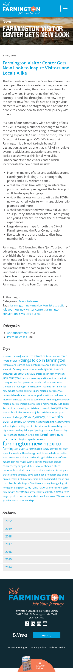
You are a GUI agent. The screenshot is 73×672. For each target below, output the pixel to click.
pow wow (28, 382)
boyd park (33, 474)
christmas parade (52, 461)
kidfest (12, 412)
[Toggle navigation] (65, 8)
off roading (45, 386)
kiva (5, 412)
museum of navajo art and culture (20, 399)
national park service (55, 395)
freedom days (61, 430)
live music (8, 408)
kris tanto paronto (40, 408)
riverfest (17, 382)
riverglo (7, 382)
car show (22, 474)
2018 (8, 536)
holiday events (25, 426)
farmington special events (29, 439)
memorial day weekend (29, 403)
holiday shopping (45, 421)
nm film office (59, 386)
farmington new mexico (26, 305)
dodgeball (42, 457)
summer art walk (34, 369)
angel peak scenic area (16, 496)
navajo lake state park (27, 390)
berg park (19, 487)
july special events (44, 412)
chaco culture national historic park (49, 470)
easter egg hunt (32, 453)
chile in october (35, 466)
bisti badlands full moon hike (54, 479)
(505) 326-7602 (36, 617)
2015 (8, 559)
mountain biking (48, 399)
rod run (53, 378)
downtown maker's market (22, 457)
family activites (50, 448)
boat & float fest (47, 474)
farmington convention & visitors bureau (31, 312)
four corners (10, 434)
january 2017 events (24, 421)
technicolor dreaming (14, 364)
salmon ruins (29, 378)
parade (37, 382)
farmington (35, 448)
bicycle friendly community (36, 483)
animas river (61, 492)
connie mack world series (26, 461)
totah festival (53, 356)
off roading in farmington (25, 386)
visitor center (35, 309)
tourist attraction (54, 305)
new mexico (9, 390)
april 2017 (48, 492)
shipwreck (8, 373)
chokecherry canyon (14, 466)
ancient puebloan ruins (42, 496)
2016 (8, 552)
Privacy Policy (38, 647)
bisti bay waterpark (28, 479)
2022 (8, 521)
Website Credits (57, 647)
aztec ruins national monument (43, 487)
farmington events (15, 449)
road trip (62, 378)
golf (32, 430)
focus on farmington (29, 434)
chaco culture (10, 474)
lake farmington (22, 408)
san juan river (53, 373)
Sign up (46, 635)
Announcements (18, 333)
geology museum (44, 430)
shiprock (40, 373)
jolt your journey (14, 309)
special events (53, 369)
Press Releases (28, 301)
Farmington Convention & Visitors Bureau (36, 610)
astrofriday (22, 492)
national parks (35, 395)
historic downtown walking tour (50, 426)
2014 (8, 567)
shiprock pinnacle (24, 373)
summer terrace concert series (42, 364)
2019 (8, 529)
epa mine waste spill (13, 453)
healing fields (22, 430)
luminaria (63, 403)
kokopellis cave (60, 408)
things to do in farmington (43, 360)
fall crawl (63, 448)
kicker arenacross (25, 412)
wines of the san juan (14, 356)
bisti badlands (12, 483)
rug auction (42, 378)
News (7, 21)
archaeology (36, 492)
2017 (8, 544)
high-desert (9, 430)
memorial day (50, 403)
